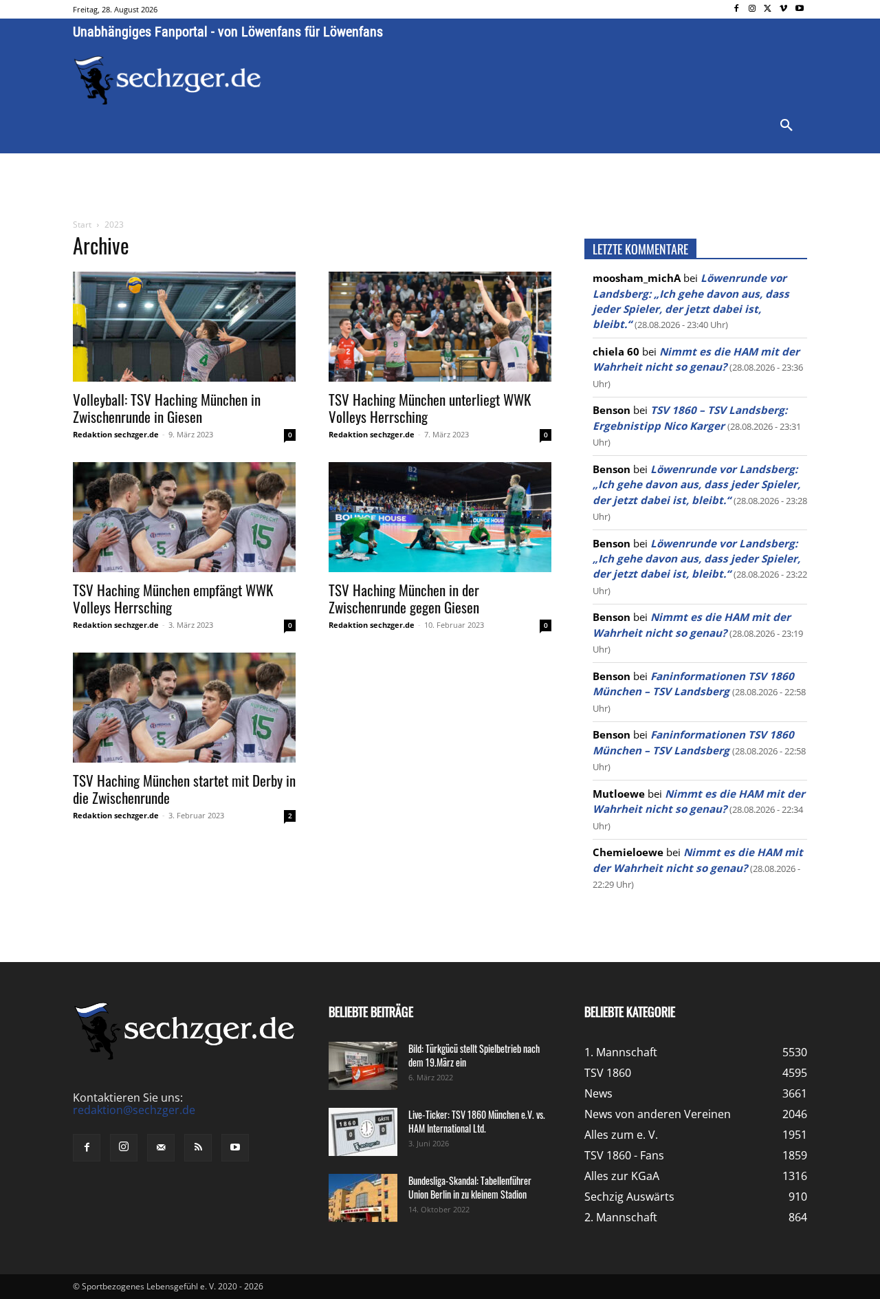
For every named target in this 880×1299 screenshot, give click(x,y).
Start (82, 224)
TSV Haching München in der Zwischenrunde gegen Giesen (404, 598)
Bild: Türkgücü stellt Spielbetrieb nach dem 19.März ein (474, 1055)
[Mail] (161, 1147)
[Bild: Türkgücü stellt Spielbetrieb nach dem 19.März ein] (363, 1066)
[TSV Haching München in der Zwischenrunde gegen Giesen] (440, 517)
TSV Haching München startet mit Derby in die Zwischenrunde (184, 788)
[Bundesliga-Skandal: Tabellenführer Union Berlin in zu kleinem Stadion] (363, 1198)
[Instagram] (752, 9)
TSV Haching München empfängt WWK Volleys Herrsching (173, 598)
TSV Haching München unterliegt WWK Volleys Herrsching (430, 408)
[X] (768, 9)
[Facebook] (737, 9)
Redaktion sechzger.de (116, 434)
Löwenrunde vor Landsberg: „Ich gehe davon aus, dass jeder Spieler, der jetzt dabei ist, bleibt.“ (696, 484)
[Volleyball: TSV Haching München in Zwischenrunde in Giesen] (184, 327)
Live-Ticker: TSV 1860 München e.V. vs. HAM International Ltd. (476, 1121)
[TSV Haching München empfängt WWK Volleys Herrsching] (184, 517)
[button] (786, 125)
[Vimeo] (783, 9)
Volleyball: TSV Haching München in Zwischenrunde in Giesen (167, 408)
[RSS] (198, 1147)
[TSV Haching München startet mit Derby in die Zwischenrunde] (184, 708)
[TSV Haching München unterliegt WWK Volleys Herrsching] (440, 327)
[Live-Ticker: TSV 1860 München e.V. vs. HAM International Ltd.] (363, 1132)
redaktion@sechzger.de (134, 1109)
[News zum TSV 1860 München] (167, 80)
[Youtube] (799, 9)
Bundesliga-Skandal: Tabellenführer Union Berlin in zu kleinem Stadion (469, 1187)
